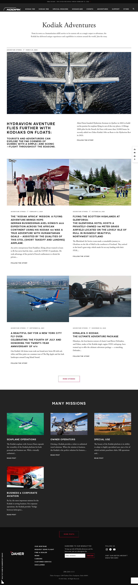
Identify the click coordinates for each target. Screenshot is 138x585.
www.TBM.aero (111, 558)
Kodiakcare (77, 9)
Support (116, 9)
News (37, 555)
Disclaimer (40, 565)
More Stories (69, 379)
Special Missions (60, 9)
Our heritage (41, 546)
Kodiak (30, 9)
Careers (38, 559)
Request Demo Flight (44, 549)
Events (90, 9)
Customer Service (43, 562)
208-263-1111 (69, 572)
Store (126, 9)
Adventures (102, 9)
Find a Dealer (41, 552)
